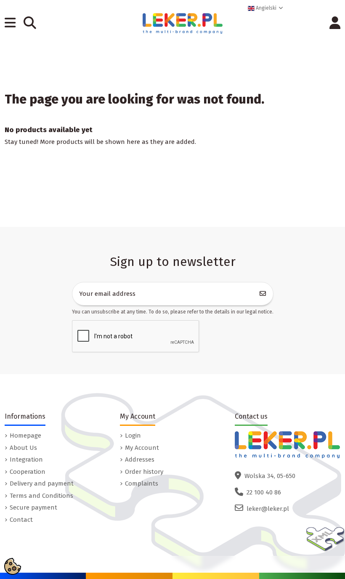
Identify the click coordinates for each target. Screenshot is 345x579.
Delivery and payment (42, 483)
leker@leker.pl (268, 509)
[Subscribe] (263, 294)
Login (133, 435)
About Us (23, 448)
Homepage (25, 435)
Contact (21, 519)
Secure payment (33, 507)
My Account (142, 448)
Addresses (139, 459)
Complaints (141, 483)
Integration (26, 459)
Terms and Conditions (41, 495)
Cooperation (27, 471)
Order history (144, 471)
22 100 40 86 (264, 492)
